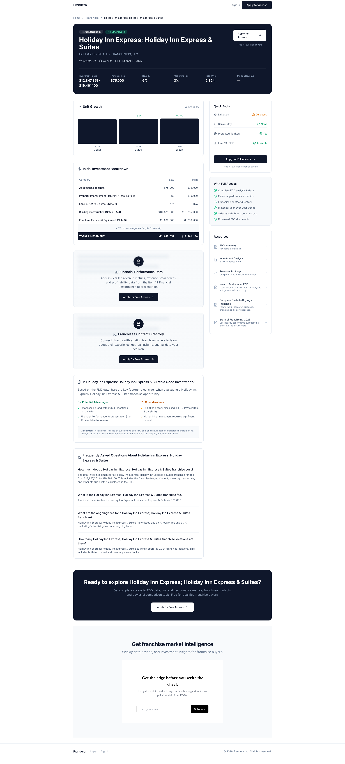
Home (76, 17)
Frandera (79, 751)
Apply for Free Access (136, 297)
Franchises (92, 17)
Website (107, 60)
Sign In (105, 751)
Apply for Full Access (238, 159)
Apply (93, 751)
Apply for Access (257, 4)
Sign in (236, 4)
